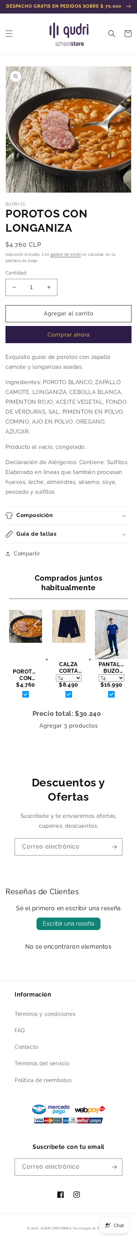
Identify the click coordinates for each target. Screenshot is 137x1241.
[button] (9, 34)
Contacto (26, 1047)
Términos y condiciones (45, 1014)
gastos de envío (65, 255)
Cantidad (15, 273)
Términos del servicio (42, 1063)
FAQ (20, 1030)
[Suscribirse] (114, 846)
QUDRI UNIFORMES (56, 1228)
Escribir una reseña (68, 923)
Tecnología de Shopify (91, 1228)
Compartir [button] (27, 554)
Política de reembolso (43, 1080)
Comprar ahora (68, 334)
